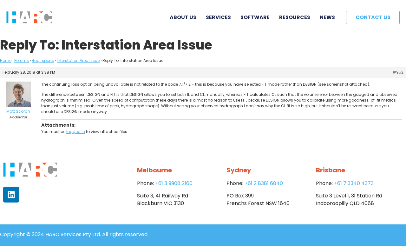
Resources (294, 17)
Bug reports (43, 60)
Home (5, 60)
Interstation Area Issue (78, 60)
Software (255, 17)
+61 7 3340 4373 (354, 183)
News (327, 17)
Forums (21, 60)
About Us (183, 17)
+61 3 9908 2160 (174, 183)
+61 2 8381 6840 (264, 183)
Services (218, 17)
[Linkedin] (11, 195)
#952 (398, 72)
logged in (75, 131)
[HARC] (29, 17)
